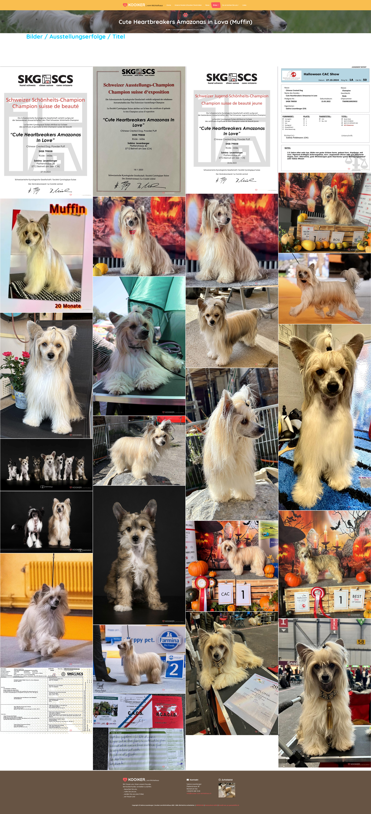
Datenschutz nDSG (211, 805)
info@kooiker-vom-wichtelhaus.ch (199, 793)
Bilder (215, 5)
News (207, 5)
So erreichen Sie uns (230, 5)
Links (244, 5)
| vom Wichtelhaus (145, 5)
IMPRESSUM (200, 805)
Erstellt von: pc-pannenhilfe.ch (229, 805)
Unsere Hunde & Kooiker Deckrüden (188, 5)
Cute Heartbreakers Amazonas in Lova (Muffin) (188, 29)
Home (169, 5)
